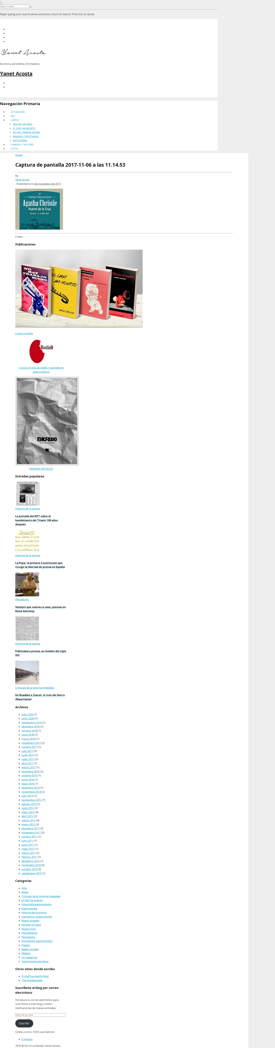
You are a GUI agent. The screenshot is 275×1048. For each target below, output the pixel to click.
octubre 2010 (29, 869)
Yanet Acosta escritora (35, 961)
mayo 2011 (28, 849)
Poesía (26, 945)
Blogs (25, 892)
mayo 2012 (28, 812)
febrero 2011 (29, 857)
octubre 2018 (29, 730)
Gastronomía (29, 908)
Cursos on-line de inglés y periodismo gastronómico (41, 369)
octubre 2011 (29, 836)
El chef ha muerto (24, 128)
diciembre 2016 (31, 771)
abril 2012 (27, 816)
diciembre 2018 (31, 726)
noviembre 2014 (31, 792)
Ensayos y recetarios (26, 136)
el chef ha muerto (32, 900)
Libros (15, 119)
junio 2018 (28, 734)
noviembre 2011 (31, 832)
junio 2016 (28, 779)
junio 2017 (28, 755)
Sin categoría (29, 957)
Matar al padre (30, 920)
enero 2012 (28, 824)
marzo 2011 (29, 853)
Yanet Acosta (16, 73)
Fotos (14, 148)
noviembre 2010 (31, 865)
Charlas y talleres (22, 144)
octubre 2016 (29, 775)
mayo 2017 (28, 759)
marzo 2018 (29, 739)
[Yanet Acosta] (24, 54)
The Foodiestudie (32, 980)
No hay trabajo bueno (26, 132)
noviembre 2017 (31, 743)
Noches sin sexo (22, 124)
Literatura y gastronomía (37, 916)
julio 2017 (27, 751)
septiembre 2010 (32, 873)
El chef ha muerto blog (35, 976)
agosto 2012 (29, 804)
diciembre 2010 (31, 861)
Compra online (24, 333)
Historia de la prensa (34, 912)
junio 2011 (28, 845)
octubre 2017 (29, 747)
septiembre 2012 (32, 800)
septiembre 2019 (32, 722)
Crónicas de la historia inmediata (41, 896)
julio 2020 (27, 714)
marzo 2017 (29, 767)
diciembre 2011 (31, 828)
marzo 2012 (29, 820)
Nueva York (29, 929)
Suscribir (24, 1023)
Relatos (26, 953)
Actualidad (18, 111)
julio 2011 (27, 840)
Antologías (20, 140)
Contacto (27, 1039)
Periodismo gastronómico (37, 941)
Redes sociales (30, 949)
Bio (13, 115)
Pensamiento (29, 933)
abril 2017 (27, 763)
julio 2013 (27, 796)
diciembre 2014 (31, 787)
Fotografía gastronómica (36, 904)
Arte (24, 888)
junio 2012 (28, 808)
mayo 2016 (28, 783)
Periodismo (28, 937)
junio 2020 (28, 718)
